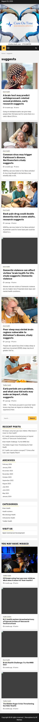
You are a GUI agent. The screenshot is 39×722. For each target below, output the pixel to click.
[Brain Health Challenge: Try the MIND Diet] (20, 644)
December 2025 (7, 471)
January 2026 (6, 467)
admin (17, 107)
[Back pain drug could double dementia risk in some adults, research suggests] (20, 194)
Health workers (7, 511)
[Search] (36, 48)
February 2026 (7, 464)
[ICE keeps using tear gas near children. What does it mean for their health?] (20, 560)
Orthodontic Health (8, 518)
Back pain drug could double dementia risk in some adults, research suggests (19, 216)
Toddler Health (7, 385)
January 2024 (6, 496)
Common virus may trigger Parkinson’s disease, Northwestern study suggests (17, 158)
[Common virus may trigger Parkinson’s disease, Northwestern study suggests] (20, 135)
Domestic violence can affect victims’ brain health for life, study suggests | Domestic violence (19, 274)
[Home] (4, 48)
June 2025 (5, 490)
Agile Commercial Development (13, 533)
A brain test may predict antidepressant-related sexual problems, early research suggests (16, 99)
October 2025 (6, 477)
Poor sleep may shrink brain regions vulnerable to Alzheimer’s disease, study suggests (18, 333)
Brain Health (6, 92)
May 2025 (5, 493)
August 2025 (6, 484)
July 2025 (5, 487)
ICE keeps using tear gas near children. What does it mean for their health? (19, 579)
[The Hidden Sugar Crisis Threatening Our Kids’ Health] (20, 685)
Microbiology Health (9, 515)
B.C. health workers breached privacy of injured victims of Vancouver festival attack (18, 621)
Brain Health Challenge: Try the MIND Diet (15, 442)
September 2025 (7, 480)
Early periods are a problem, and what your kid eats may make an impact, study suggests (18, 393)
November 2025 (7, 474)
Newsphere (29, 717)
